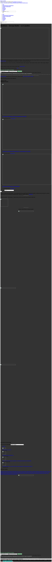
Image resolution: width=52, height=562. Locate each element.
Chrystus (19, 471)
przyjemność (10, 473)
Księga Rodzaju (18, 472)
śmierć (14, 474)
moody (30, 472)
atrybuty (1, 471)
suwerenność (37, 473)
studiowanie (26, 473)
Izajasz (48, 471)
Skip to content (3, 0)
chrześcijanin (24, 471)
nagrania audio (22, 66)
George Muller (27, 76)
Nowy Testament (37, 472)
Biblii (15, 471)
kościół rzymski (12, 472)
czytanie (33, 471)
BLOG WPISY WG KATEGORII (5, 444)
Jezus (5, 472)
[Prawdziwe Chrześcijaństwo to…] (4, 454)
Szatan (41, 473)
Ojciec (41, 472)
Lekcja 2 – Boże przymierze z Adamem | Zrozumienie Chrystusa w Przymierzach (16, 460)
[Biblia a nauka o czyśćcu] (4, 448)
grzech (46, 471)
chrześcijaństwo (29, 471)
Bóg (17, 471)
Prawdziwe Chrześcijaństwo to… (8, 455)
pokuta (4, 473)
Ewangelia (37, 471)
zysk (12, 474)
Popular (3, 446)
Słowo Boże (44, 473)
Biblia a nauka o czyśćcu (6, 449)
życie (16, 474)
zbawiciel (5, 474)
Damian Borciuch (3, 76)
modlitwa (27, 472)
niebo (33, 472)
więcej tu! (31, 194)
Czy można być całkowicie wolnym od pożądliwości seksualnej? (14, 116)
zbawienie (9, 474)
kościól (8, 472)
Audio (24, 76)
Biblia (13, 471)
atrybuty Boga (5, 471)
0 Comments (13, 118)
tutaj (17, 68)
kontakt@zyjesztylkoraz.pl (17, 1)
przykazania (15, 473)
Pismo (46, 472)
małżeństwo (23, 472)
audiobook (10, 471)
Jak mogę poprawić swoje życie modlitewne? (11, 186)
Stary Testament (20, 473)
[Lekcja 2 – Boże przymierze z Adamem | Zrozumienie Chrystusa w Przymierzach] (4, 459)
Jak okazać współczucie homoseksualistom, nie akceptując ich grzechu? (16, 151)
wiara (48, 473)
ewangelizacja (41, 471)
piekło (44, 472)
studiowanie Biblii (31, 473)
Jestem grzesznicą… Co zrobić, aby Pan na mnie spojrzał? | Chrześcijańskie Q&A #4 (17, 466)
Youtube (31, 76)
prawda (7, 473)
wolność (1, 474)
